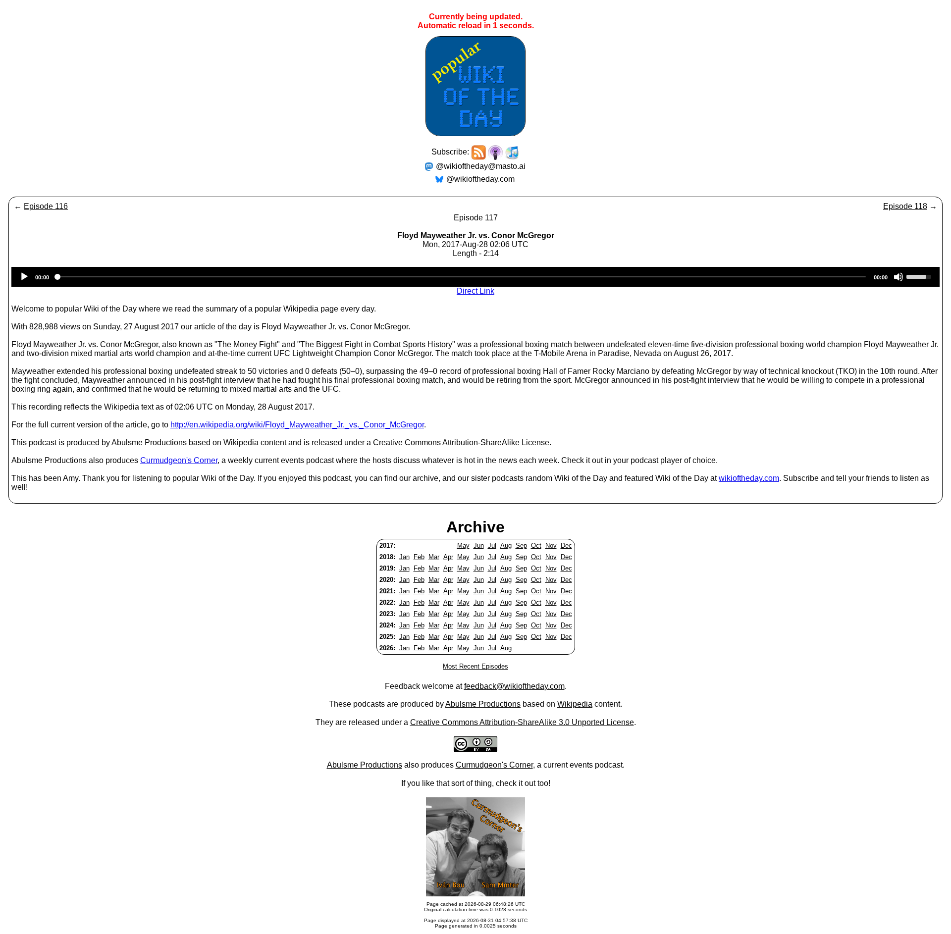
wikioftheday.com (749, 478)
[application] (475, 277)
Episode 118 (905, 206)
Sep (521, 545)
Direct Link (475, 291)
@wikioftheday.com (480, 179)
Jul (492, 545)
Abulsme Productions (483, 704)
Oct (536, 545)
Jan (404, 557)
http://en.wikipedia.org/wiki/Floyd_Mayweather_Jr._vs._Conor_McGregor (297, 424)
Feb (419, 557)
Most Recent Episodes (475, 666)
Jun (479, 545)
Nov (551, 545)
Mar (433, 557)
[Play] (24, 277)
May (463, 545)
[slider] (920, 276)
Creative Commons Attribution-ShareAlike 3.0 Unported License (522, 722)
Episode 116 (46, 206)
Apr (448, 557)
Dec (566, 545)
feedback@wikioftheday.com (514, 686)
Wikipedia (574, 704)
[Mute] (898, 277)
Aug (506, 545)
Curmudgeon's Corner (178, 460)
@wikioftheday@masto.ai (481, 166)
